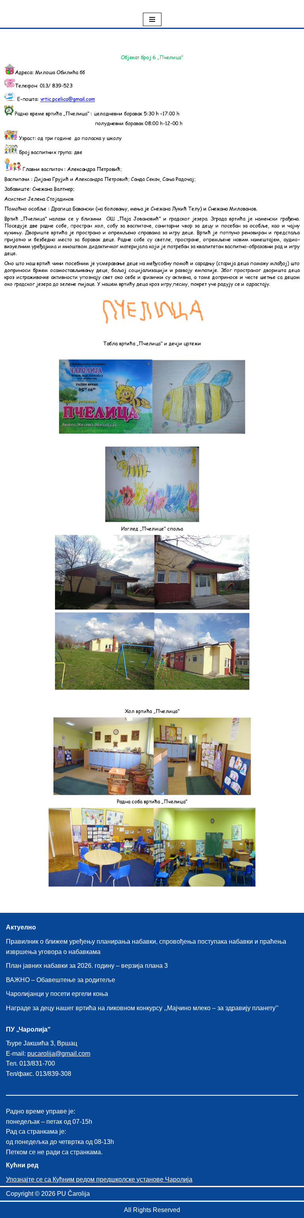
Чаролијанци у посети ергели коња (57, 993)
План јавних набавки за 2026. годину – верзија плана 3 (87, 965)
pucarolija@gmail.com (58, 1053)
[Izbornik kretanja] (152, 19)
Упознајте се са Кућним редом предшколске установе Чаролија (99, 1179)
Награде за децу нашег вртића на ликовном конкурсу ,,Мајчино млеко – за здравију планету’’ (142, 1008)
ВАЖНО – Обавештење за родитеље (60, 980)
